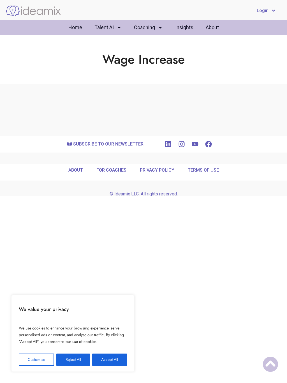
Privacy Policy (157, 170)
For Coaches (111, 170)
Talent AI (104, 27)
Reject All (73, 359)
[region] (73, 333)
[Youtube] (195, 144)
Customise (36, 359)
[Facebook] (208, 144)
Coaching (144, 27)
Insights (184, 27)
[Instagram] (181, 144)
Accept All (109, 359)
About (212, 27)
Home (75, 27)
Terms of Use (203, 170)
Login (263, 10)
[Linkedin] (168, 144)
